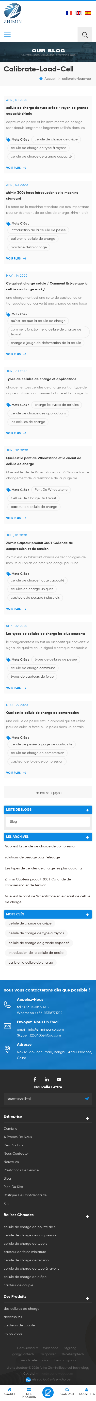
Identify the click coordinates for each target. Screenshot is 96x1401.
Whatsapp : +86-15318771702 (39, 1013)
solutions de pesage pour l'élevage (32, 857)
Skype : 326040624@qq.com (39, 1035)
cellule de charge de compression (37, 753)
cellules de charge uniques (32, 589)
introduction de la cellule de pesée (38, 230)
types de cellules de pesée (56, 659)
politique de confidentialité (25, 1195)
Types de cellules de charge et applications (41, 379)
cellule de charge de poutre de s (29, 1227)
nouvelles (11, 1162)
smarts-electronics (34, 1360)
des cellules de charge (21, 1308)
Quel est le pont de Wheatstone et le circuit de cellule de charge (43, 461)
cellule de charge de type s (25, 1243)
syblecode (50, 1348)
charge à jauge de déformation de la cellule (46, 343)
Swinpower (48, 1354)
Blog (13, 821)
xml (6, 1203)
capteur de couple (18, 1285)
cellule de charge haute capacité (37, 580)
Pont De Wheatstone (51, 489)
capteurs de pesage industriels (35, 597)
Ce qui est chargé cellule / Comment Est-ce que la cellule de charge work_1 (47, 286)
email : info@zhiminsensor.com (40, 1029)
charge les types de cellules (57, 405)
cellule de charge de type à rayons (38, 148)
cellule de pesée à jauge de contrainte (41, 744)
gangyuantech (23, 1354)
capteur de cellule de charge (34, 507)
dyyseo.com (64, 1373)
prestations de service (21, 1170)
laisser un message (48, 1392)
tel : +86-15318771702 (33, 1007)
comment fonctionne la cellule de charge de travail (46, 332)
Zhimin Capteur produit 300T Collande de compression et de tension (39, 546)
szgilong (70, 1348)
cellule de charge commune (33, 668)
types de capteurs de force (32, 676)
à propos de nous (18, 1137)
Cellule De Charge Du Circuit (33, 498)
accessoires (13, 1317)
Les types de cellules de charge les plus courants (45, 634)
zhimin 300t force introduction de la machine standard (42, 195)
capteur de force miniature (25, 1252)
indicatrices (13, 1333)
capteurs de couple (19, 1325)
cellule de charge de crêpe (56, 139)
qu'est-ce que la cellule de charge (38, 321)
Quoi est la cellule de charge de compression (42, 713)
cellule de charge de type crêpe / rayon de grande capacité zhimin (47, 110)
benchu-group (65, 1360)
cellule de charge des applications (38, 413)
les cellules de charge (28, 422)
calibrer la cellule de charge (33, 238)
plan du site (13, 1187)
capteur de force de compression (37, 761)
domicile (10, 1128)
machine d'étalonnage (29, 247)
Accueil (50, 78)
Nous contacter (16, 1153)
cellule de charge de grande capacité (41, 156)
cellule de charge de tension (26, 1260)
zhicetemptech (73, 1354)
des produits (13, 1145)
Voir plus (13, 168)
